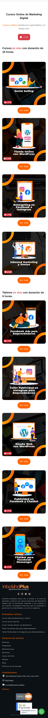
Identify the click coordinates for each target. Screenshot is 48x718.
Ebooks (5, 659)
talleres (14, 25)
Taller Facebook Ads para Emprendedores (19, 628)
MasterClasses (8, 649)
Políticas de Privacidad (11, 666)
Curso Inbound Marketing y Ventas (16, 618)
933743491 (9, 681)
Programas (6, 646)
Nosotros (5, 642)
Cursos (6, 25)
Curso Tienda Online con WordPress (17, 625)
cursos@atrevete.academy (14, 685)
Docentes (6, 652)
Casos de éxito (8, 656)
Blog (4, 663)
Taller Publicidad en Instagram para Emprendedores (23, 632)
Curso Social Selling (10, 621)
